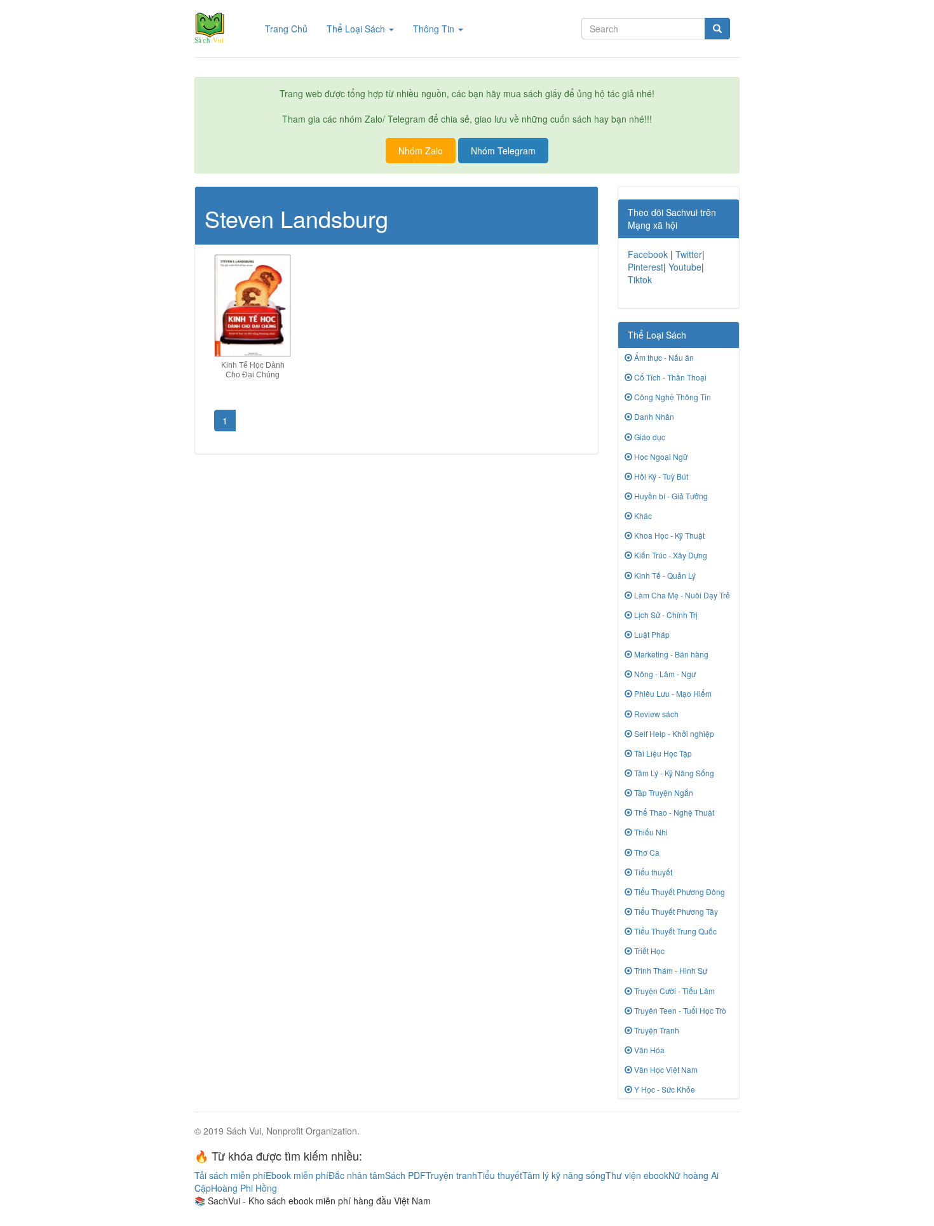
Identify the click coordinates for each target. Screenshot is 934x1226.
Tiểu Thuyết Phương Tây (675, 911)
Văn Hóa (648, 1049)
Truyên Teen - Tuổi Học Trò (679, 1010)
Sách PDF (405, 1175)
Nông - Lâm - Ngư (664, 673)
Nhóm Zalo (420, 150)
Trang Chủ (291, 28)
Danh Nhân (653, 416)
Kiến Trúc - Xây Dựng (669, 554)
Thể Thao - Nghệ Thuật (673, 812)
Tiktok (640, 279)
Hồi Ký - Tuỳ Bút (660, 476)
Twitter (688, 254)
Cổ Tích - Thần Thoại (669, 377)
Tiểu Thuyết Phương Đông (678, 891)
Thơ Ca (646, 852)
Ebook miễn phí (297, 1175)
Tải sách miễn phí (230, 1175)
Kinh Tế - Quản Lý (664, 575)
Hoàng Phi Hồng (244, 1188)
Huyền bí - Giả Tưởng (670, 495)
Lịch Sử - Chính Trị (665, 614)
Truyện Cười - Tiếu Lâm (673, 990)
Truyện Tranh (655, 1030)
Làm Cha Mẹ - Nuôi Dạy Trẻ (681, 594)
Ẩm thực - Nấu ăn (663, 357)
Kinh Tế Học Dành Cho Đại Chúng (253, 370)
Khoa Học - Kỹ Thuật (668, 535)
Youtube (684, 266)
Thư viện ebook (637, 1175)
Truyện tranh (451, 1175)
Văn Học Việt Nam (665, 1069)
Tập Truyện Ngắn (662, 792)
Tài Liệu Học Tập (662, 753)
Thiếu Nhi (650, 831)
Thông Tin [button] (435, 28)
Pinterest (645, 266)
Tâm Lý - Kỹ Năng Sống (673, 772)
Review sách (655, 713)
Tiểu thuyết (652, 871)
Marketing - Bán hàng (670, 654)
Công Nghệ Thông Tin (671, 396)
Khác (642, 515)
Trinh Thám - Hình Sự (669, 970)
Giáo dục (648, 436)
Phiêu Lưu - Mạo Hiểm (672, 693)
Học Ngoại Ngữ (659, 456)
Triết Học (648, 950)
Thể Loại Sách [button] (357, 28)
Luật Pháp (651, 634)
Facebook (648, 254)
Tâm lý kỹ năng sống (564, 1175)
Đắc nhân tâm (356, 1175)
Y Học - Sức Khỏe (663, 1089)
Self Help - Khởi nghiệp (673, 733)
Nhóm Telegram (503, 150)
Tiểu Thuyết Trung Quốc (674, 931)
